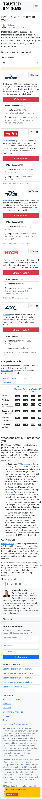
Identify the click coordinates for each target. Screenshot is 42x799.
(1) (9, 473)
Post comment (21, 657)
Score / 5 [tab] (5, 378)
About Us (7, 703)
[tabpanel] (21, 408)
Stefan (12, 25)
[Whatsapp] (3, 584)
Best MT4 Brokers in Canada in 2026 (18, 678)
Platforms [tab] (24, 378)
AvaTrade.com (9, 200)
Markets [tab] (15, 378)
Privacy (6, 716)
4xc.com (6, 314)
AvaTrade (33, 389)
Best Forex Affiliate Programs (15, 724)
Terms (5, 720)
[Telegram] (7, 584)
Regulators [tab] (6, 382)
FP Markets (17, 387)
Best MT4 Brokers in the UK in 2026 (18, 673)
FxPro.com (7, 140)
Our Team (7, 707)
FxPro (25, 389)
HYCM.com (7, 260)
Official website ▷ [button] (21, 99)
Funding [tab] (34, 378)
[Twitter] (12, 584)
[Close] (38, 794)
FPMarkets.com (31, 86)
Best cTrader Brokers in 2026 (15, 687)
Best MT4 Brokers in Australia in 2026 (18, 682)
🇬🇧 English (8, 695)
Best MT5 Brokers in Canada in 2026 (18, 669)
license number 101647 (17, 767)
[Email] (20, 584)
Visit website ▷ (12, 794)
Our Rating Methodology (13, 712)
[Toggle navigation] (36, 6)
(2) (35, 509)
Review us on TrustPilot (13, 699)
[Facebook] (16, 584)
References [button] (9, 619)
